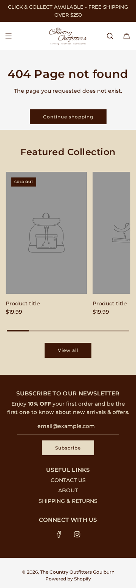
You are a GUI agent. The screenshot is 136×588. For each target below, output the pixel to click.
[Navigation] (8, 36)
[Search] (110, 36)
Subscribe (68, 448)
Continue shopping (68, 117)
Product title (23, 303)
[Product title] (46, 233)
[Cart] (126, 36)
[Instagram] (77, 534)
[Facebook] (59, 534)
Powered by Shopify (68, 579)
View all (68, 350)
